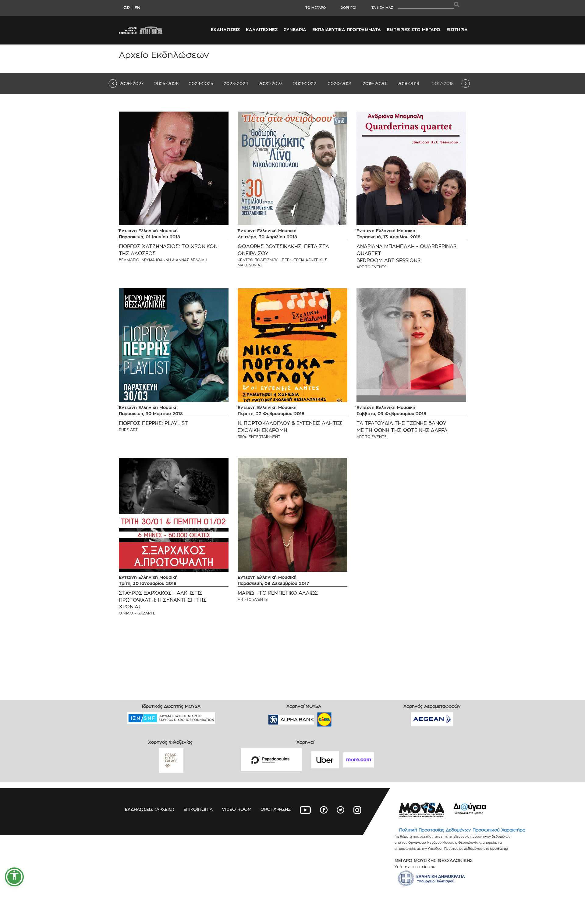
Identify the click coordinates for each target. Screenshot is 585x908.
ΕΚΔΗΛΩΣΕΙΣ (225, 29)
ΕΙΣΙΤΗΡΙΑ (457, 29)
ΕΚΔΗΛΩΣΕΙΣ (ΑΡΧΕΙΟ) (149, 809)
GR (126, 7)
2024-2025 (201, 83)
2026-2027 (131, 83)
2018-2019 (408, 83)
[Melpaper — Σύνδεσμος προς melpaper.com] (342, 717)
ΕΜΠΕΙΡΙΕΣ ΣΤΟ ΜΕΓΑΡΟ (413, 29)
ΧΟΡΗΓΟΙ (348, 7)
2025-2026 (166, 83)
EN (137, 7)
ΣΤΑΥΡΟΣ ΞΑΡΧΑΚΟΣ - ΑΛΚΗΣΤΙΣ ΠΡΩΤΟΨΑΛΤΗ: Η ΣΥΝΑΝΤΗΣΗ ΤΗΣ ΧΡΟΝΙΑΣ (163, 600)
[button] (14, 877)
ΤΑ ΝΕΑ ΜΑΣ (382, 7)
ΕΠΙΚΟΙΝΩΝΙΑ (198, 809)
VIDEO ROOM (236, 809)
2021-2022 (304, 83)
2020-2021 (339, 83)
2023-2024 (236, 83)
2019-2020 (374, 83)
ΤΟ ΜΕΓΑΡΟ (315, 7)
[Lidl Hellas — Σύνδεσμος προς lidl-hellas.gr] (315, 717)
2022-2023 (270, 83)
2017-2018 (443, 83)
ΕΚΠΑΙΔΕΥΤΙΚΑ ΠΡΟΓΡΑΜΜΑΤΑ (346, 29)
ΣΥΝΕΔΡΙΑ (295, 29)
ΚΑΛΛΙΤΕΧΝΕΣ (262, 29)
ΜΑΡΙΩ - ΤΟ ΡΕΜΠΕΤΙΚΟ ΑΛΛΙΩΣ (278, 593)
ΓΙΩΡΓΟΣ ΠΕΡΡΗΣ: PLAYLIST (153, 423)
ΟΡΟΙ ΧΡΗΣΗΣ (276, 809)
